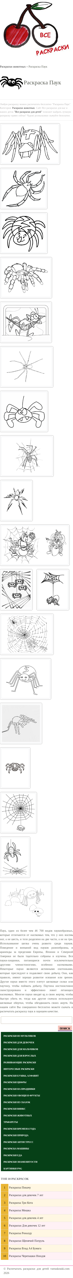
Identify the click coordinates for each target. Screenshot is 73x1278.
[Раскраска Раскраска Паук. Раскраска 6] (26, 366)
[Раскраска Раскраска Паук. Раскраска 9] (16, 500)
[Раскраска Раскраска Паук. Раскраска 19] (26, 901)
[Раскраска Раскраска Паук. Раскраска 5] (26, 322)
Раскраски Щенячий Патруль (26, 1240)
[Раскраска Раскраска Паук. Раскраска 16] (15, 768)
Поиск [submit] (65, 1028)
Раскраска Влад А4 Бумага (25, 1248)
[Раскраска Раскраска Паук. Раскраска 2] (23, 188)
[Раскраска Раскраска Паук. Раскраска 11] (16, 589)
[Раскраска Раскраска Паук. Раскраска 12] (53, 589)
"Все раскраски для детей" (28, 111)
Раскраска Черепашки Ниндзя (27, 1255)
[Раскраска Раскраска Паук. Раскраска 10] (34, 545)
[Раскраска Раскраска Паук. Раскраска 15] (21, 723)
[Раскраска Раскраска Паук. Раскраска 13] (27, 634)
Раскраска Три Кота (21, 1202)
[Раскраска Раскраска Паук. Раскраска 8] (27, 456)
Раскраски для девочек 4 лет (26, 1217)
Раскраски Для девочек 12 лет (27, 1225)
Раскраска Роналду (20, 1233)
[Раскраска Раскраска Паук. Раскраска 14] (25, 678)
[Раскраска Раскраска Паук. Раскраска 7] (24, 411)
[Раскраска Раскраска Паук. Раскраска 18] (15, 857)
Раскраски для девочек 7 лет (26, 1195)
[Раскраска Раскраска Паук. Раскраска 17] (18, 812)
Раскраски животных (13, 66)
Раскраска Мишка (20, 1210)
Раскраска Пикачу (20, 1187)
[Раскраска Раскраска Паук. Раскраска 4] (26, 277)
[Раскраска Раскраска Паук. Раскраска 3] (23, 233)
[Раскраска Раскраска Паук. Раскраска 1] (30, 144)
